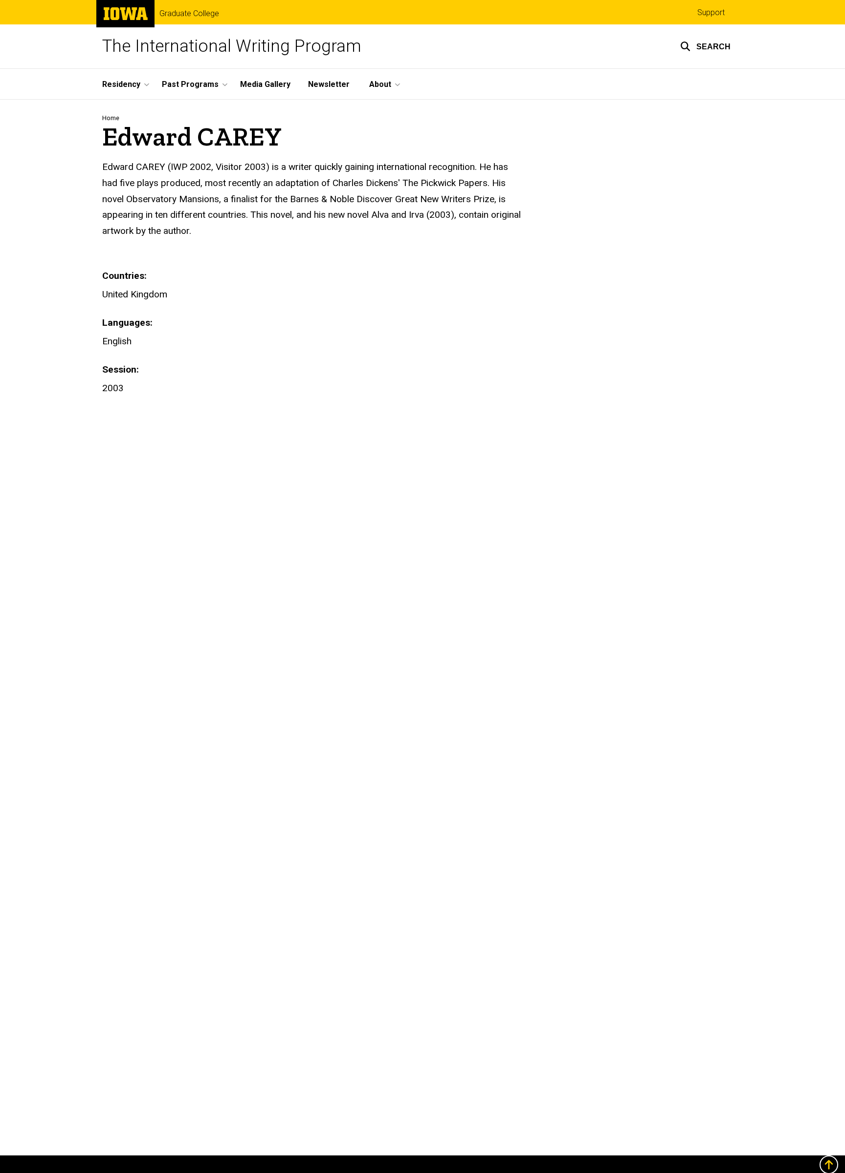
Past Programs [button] (190, 84)
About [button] (380, 84)
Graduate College (189, 13)
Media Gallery (265, 84)
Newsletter (329, 84)
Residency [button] (121, 84)
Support (711, 12)
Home (110, 118)
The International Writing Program (231, 46)
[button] (705, 46)
